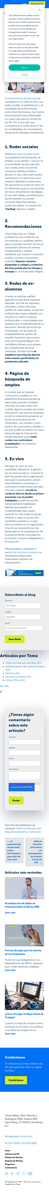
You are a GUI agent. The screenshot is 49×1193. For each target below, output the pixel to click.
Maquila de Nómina (14, 1161)
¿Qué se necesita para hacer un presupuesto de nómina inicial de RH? (35, 852)
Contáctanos (16, 1080)
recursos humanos (18, 676)
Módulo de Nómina (14, 1157)
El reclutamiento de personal (21, 98)
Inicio (7, 1150)
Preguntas (10, 1164)
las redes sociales (22, 154)
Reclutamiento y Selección (26, 831)
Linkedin (35, 160)
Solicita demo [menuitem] (37, 4)
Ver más (4, 686)
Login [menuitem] (24, 4)
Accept (24, 67)
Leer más (10, 912)
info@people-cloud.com (18, 1136)
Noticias (12, 673)
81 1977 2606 (12, 1143)
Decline (24, 75)
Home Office (15, 680)
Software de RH (12, 1154)
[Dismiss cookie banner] (39, 10)
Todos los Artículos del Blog (23, 662)
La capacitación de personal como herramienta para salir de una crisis (14, 850)
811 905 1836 (29, 1143)
